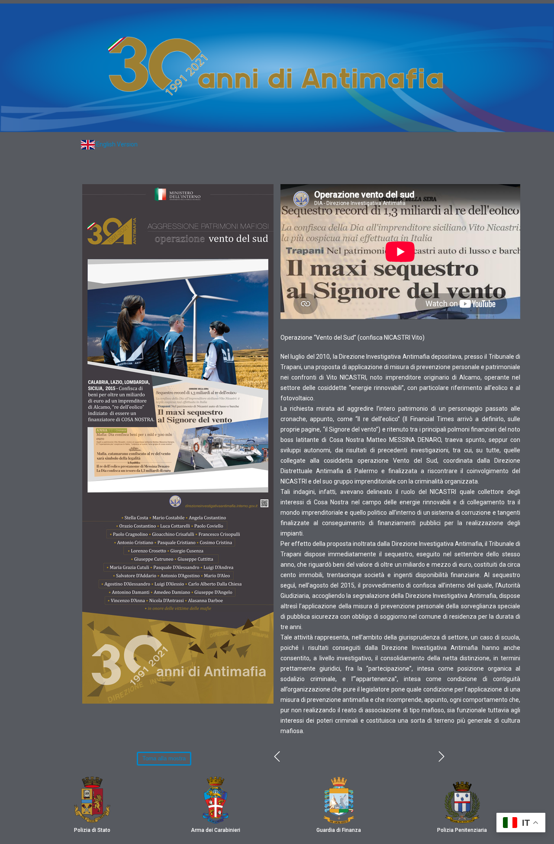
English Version (117, 144)
